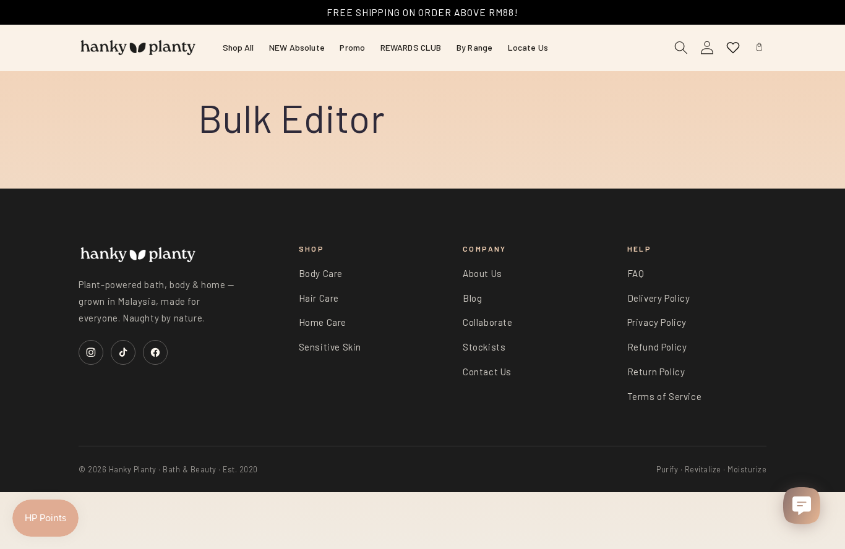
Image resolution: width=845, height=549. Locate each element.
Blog (472, 298)
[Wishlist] (733, 47)
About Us (482, 273)
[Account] (707, 47)
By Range (474, 47)
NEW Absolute (297, 47)
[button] (759, 47)
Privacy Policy (657, 322)
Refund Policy (657, 346)
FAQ (636, 273)
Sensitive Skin (330, 346)
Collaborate (488, 322)
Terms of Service (664, 396)
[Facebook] (155, 352)
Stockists (484, 346)
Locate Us (528, 47)
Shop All (238, 47)
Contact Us (487, 371)
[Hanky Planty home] (138, 47)
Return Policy (656, 371)
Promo (352, 47)
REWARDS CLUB (411, 47)
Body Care (321, 273)
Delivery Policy (658, 298)
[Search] (681, 47)
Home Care (322, 322)
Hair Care (319, 298)
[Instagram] (91, 352)
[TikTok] (123, 352)
